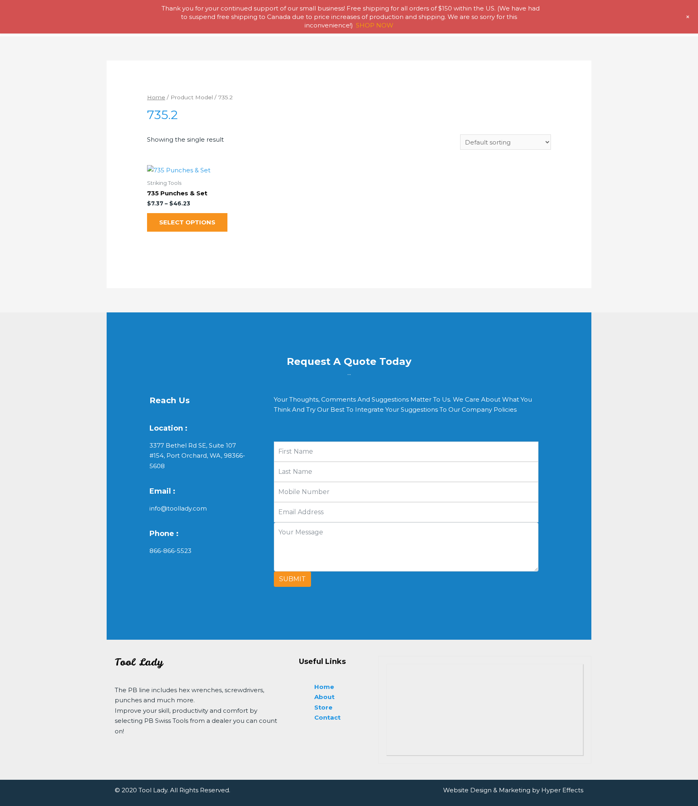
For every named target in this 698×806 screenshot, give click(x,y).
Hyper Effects (562, 790)
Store (323, 707)
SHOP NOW (374, 25)
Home (156, 97)
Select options (187, 222)
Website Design (467, 790)
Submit (292, 579)
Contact (327, 717)
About (324, 697)
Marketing (514, 790)
